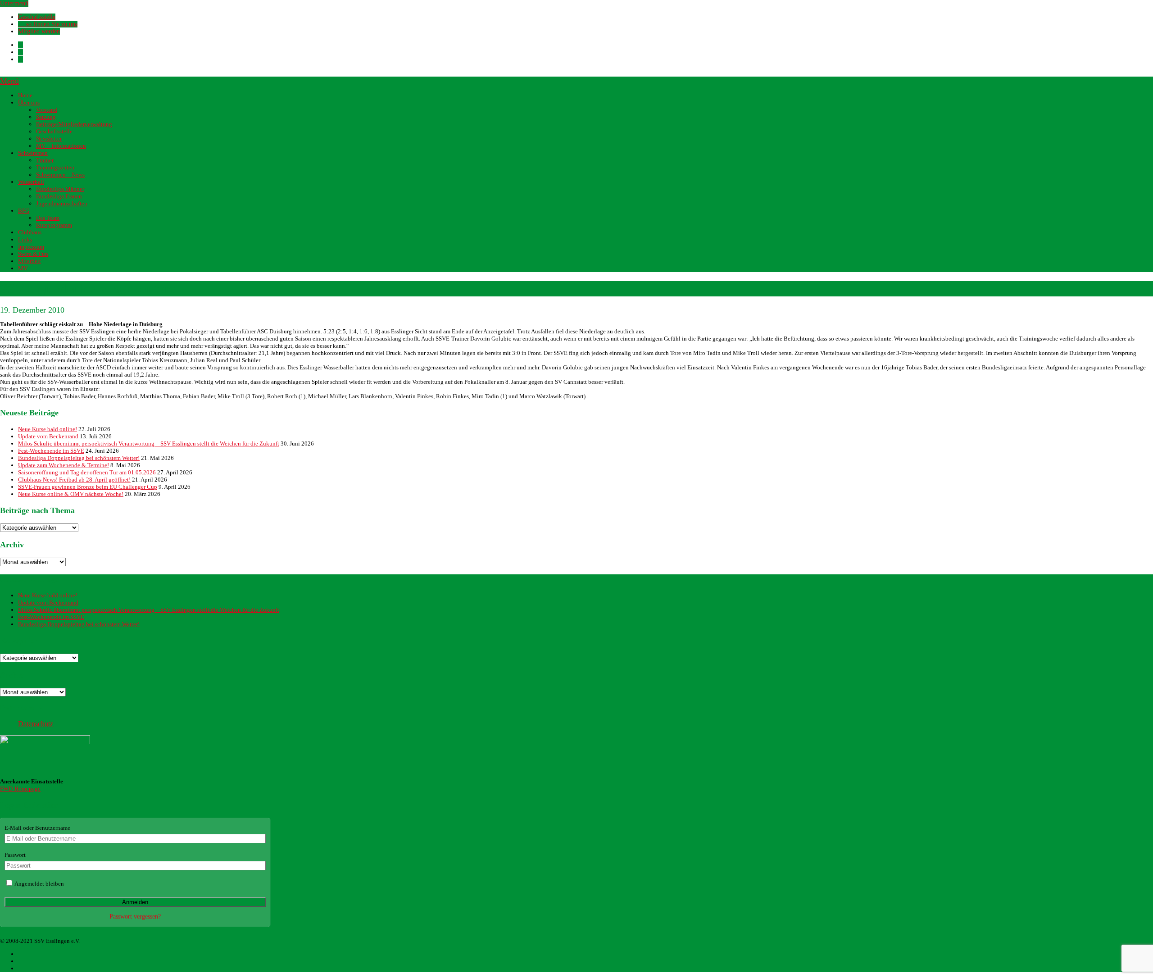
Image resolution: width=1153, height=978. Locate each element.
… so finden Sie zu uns (47, 24)
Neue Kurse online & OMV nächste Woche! (70, 494)
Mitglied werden (39, 31)
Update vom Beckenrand (48, 436)
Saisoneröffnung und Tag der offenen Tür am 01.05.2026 (87, 472)
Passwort (15, 854)
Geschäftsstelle (36, 17)
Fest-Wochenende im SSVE (51, 450)
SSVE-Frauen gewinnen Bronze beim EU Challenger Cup (87, 486)
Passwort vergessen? (135, 916)
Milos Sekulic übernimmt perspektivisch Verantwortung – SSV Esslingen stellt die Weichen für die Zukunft (148, 443)
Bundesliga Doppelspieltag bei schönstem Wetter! (79, 458)
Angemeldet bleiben (39, 883)
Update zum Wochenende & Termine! (63, 465)
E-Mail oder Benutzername (37, 827)
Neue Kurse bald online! (47, 429)
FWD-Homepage (20, 788)
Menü (9, 81)
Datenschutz (35, 724)
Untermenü (14, 3)
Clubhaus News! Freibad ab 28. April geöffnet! (74, 479)
